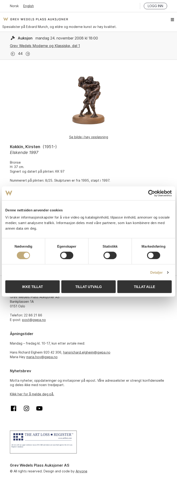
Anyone (81, 471)
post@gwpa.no (34, 320)
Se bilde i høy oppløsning (88, 137)
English (28, 6)
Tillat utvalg (88, 287)
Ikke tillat (32, 287)
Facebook (13, 408)
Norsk (14, 6)
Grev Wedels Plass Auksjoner (35, 19)
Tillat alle (144, 287)
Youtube (39, 408)
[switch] (66, 255)
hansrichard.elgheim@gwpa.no (86, 352)
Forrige (13, 54)
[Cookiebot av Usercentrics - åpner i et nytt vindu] (151, 193)
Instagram (26, 408)
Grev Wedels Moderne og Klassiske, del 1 (45, 45)
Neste (28, 54)
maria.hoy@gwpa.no (42, 357)
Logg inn (155, 6)
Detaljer (156, 272)
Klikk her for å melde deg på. (32, 394)
